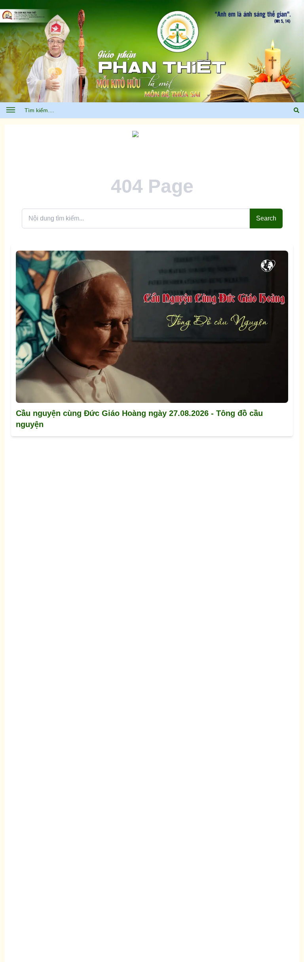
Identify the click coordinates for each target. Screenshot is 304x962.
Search (266, 218)
